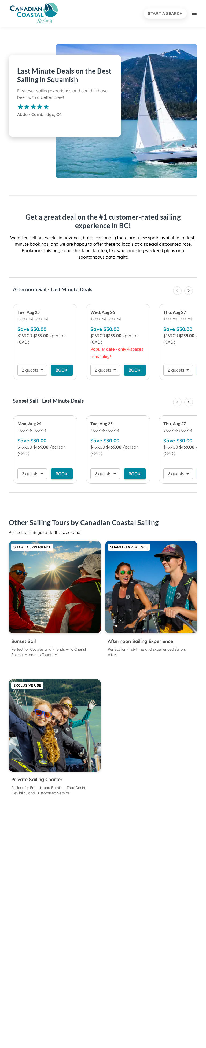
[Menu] (194, 13)
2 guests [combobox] (30, 370)
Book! (62, 370)
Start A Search (165, 13)
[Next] (188, 290)
